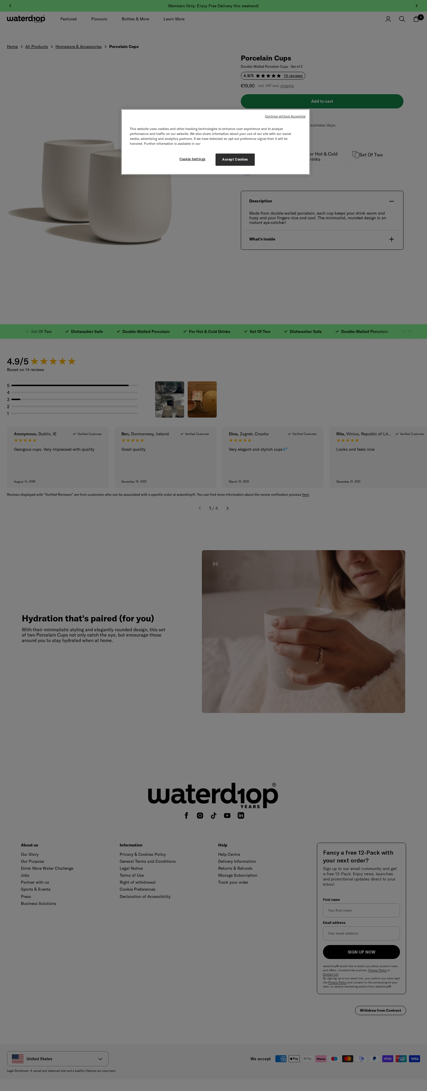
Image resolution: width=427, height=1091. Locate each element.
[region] (215, 142)
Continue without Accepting (285, 116)
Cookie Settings (193, 159)
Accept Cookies (235, 159)
